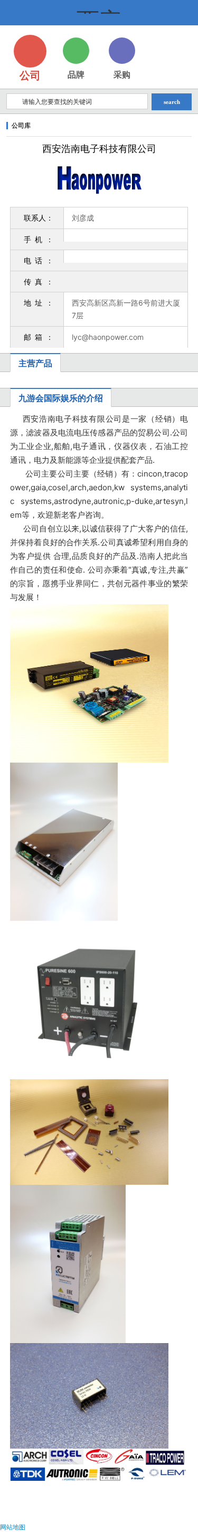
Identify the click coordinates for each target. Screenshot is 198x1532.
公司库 (21, 125)
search (172, 102)
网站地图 (12, 1527)
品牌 (76, 74)
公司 (30, 75)
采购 (122, 74)
